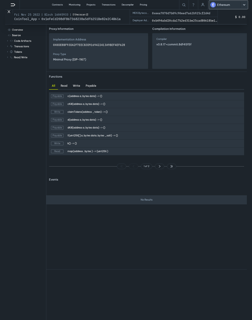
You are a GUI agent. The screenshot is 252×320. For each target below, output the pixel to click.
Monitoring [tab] (74, 4)
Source (16, 35)
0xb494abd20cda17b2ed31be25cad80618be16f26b (188, 20)
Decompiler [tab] (128, 4)
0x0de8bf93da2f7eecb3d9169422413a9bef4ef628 (89, 45)
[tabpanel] (146, 132)
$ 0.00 (240, 17)
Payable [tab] (91, 85)
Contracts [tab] (57, 4)
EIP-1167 (79, 59)
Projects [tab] (91, 4)
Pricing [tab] (143, 4)
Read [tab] (64, 85)
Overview (17, 29)
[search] (183, 5)
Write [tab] (76, 85)
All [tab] (53, 85)
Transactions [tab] (108, 4)
